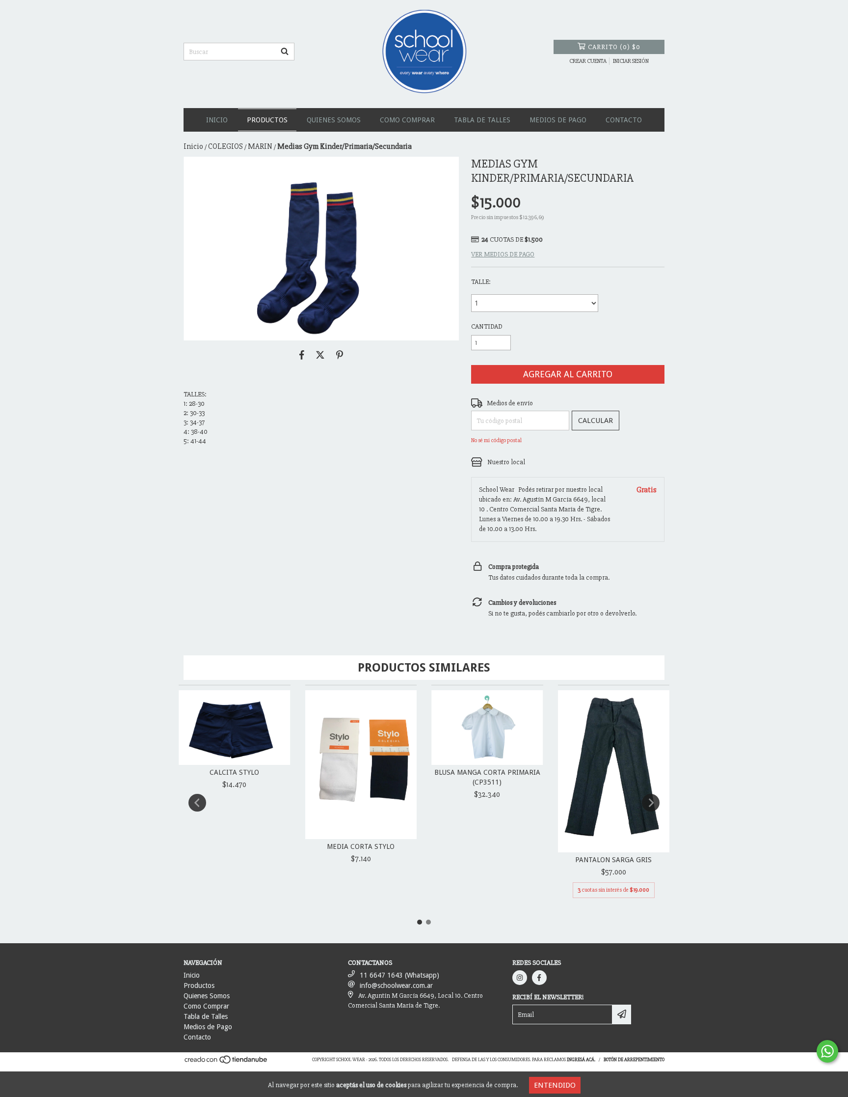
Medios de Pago (558, 120)
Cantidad (487, 326)
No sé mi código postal (496, 440)
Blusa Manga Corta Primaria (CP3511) (487, 777)
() (614, 47)
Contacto (624, 120)
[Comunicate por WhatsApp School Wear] (827, 1051)
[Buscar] (284, 51)
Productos (267, 120)
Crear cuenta (588, 61)
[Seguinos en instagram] (519, 977)
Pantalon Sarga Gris (613, 860)
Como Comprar (407, 120)
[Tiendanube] (226, 1063)
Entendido (555, 1085)
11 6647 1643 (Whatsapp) (399, 975)
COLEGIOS (225, 146)
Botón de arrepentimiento (634, 1060)
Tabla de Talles (482, 120)
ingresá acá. (581, 1060)
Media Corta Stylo (361, 846)
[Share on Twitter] (320, 355)
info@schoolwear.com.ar (396, 985)
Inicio (217, 120)
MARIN (260, 146)
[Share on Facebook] (301, 355)
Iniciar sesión (631, 61)
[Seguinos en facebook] (539, 977)
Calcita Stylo (234, 772)
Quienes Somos (334, 120)
